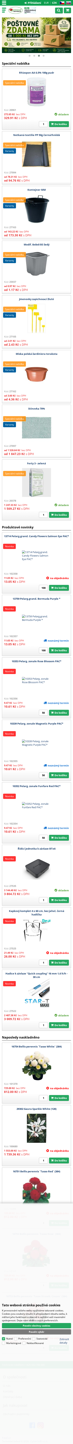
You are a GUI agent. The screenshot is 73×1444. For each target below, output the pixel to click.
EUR (46, 2)
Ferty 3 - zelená (36, 463)
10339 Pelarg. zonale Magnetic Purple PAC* (36, 723)
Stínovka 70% (36, 408)
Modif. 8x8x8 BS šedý (36, 244)
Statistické (41, 1338)
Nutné (9, 1338)
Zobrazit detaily (64, 1340)
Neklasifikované (35, 1343)
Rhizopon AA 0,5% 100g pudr (36, 72)
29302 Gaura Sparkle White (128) (36, 1109)
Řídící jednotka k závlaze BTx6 (36, 848)
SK (67, 3)
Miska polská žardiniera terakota (36, 354)
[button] (29, 56)
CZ (61, 3)
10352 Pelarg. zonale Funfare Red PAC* (36, 786)
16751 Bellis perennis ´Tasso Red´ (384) (36, 1171)
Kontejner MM (36, 189)
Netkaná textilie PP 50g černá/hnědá (36, 135)
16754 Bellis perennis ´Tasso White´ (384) (36, 1046)
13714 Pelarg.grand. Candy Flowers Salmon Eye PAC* (36, 536)
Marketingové (13, 1343)
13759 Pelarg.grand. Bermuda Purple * (36, 598)
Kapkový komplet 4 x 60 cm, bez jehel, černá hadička (36, 912)
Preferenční (24, 1338)
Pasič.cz (15, 10)
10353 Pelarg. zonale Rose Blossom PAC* (36, 661)
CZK (54, 2)
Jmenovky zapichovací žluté (36, 299)
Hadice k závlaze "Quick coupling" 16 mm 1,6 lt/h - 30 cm (36, 975)
